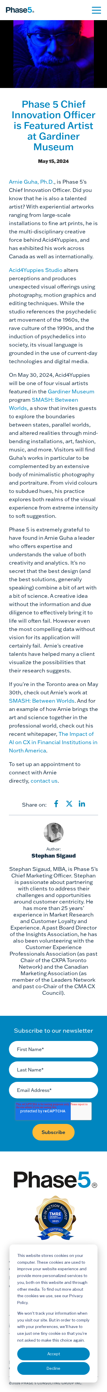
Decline (53, 1368)
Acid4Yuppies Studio (35, 270)
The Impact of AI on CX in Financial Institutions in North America (53, 742)
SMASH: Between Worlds (42, 700)
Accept (53, 1353)
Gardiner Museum (71, 391)
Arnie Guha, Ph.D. (31, 181)
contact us (44, 780)
